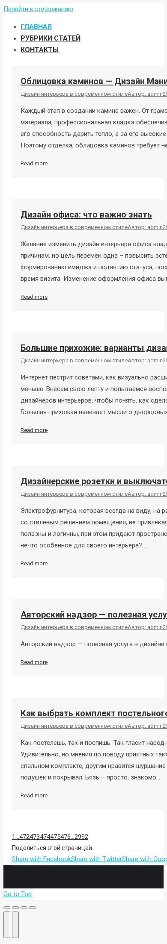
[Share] (15, 907)
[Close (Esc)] (6, 907)
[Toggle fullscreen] (24, 907)
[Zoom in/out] (32, 907)
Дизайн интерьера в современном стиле (74, 94)
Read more (34, 163)
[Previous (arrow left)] (6, 925)
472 (24, 837)
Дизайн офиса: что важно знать (86, 214)
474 (45, 837)
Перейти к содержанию (38, 9)
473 (35, 837)
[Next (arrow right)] (15, 925)
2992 (81, 837)
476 (65, 837)
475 (55, 837)
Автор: (145, 94)
